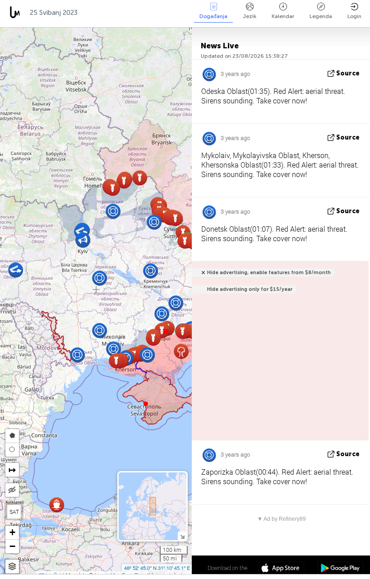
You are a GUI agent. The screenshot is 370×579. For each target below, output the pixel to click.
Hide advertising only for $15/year (249, 289)
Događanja (213, 16)
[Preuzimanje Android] (340, 569)
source (348, 73)
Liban (138, 13)
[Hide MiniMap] (182, 536)
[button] (166, 331)
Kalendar (283, 16)
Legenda (321, 16)
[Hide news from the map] (12, 490)
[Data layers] (12, 567)
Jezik (249, 16)
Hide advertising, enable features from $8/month (269, 272)
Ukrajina (101, 13)
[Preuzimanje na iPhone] (281, 569)
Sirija (171, 13)
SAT (14, 511)
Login (354, 16)
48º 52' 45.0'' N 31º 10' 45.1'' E (157, 567)
